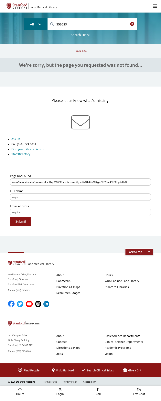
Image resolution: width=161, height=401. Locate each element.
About (60, 275)
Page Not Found (20, 176)
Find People (31, 370)
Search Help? (80, 35)
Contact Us (63, 281)
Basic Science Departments (122, 336)
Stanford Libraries (117, 287)
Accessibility (89, 381)
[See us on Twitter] (20, 304)
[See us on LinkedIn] (46, 304)
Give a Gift (134, 370)
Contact (61, 342)
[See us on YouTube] (29, 304)
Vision (109, 354)
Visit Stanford (65, 370)
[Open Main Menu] (155, 6)
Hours (109, 275)
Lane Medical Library (43, 7)
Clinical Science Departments (124, 342)
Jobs (59, 354)
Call (98, 394)
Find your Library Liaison (27, 149)
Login (60, 394)
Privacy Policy (70, 381)
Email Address (19, 206)
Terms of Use (50, 381)
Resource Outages (68, 293)
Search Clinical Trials (100, 370)
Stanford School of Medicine (46, 325)
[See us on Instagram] (38, 304)
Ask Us (15, 139)
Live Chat (139, 394)
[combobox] (92, 24)
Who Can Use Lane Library (122, 281)
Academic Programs (118, 348)
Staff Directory (20, 154)
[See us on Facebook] (11, 304)
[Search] (52, 24)
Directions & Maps (68, 287)
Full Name (16, 191)
